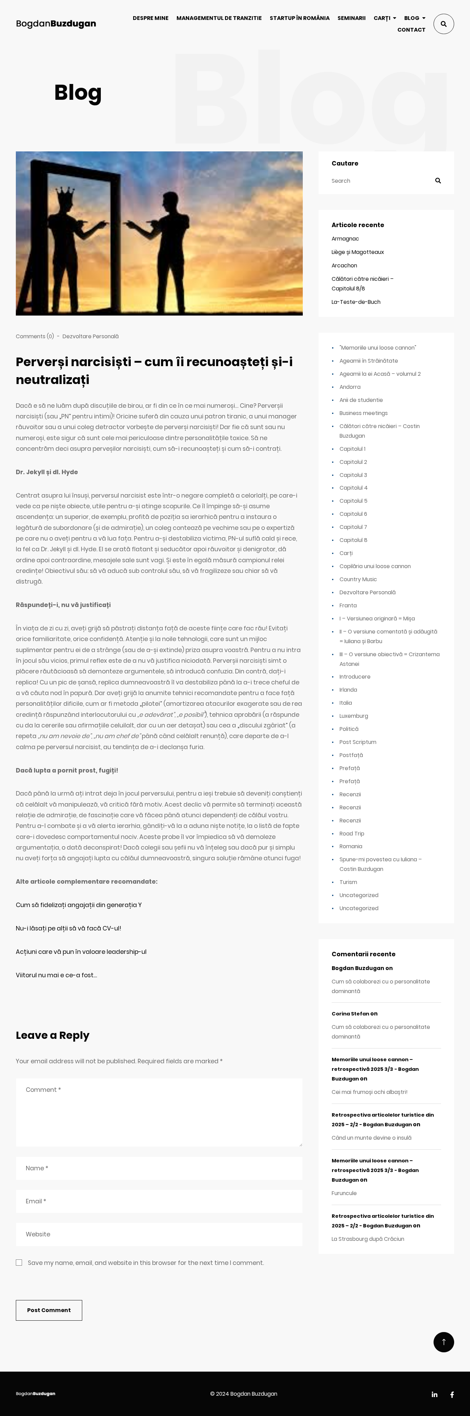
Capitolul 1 (352, 449)
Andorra (350, 387)
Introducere (355, 676)
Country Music (358, 579)
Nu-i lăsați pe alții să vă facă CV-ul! (68, 928)
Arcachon (344, 265)
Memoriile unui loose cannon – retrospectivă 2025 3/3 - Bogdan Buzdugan (375, 1069)
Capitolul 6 (353, 514)
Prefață (350, 768)
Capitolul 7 (353, 527)
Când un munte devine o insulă (372, 1137)
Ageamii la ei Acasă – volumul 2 (380, 373)
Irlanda (348, 689)
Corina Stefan (350, 1013)
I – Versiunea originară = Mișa (377, 618)
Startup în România (300, 18)
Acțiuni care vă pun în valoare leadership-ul (81, 952)
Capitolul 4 (354, 487)
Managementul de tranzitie (219, 18)
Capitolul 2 (353, 462)
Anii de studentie (361, 400)
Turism (348, 882)
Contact (411, 29)
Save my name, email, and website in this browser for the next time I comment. (146, 1263)
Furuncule (344, 1193)
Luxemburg (354, 716)
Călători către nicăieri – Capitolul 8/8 (363, 283)
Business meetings (364, 413)
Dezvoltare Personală (91, 336)
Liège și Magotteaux (358, 252)
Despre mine (151, 18)
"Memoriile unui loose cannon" (378, 347)
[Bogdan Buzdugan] (56, 24)
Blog (411, 18)
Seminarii (352, 18)
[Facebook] (452, 1395)
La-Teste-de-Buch (356, 302)
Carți (382, 18)
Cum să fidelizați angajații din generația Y (79, 905)
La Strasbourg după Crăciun (368, 1239)
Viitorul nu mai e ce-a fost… (56, 975)
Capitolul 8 (353, 540)
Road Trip (352, 833)
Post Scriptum (358, 742)
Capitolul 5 (353, 500)
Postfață (351, 755)
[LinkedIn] (434, 1395)
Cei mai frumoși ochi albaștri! (370, 1092)
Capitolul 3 (353, 475)
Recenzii (350, 794)
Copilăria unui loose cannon (375, 566)
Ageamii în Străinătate (369, 360)
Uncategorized (359, 895)
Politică (349, 729)
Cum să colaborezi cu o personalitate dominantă (381, 986)
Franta (348, 605)
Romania (351, 846)
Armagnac (345, 238)
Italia (346, 702)
